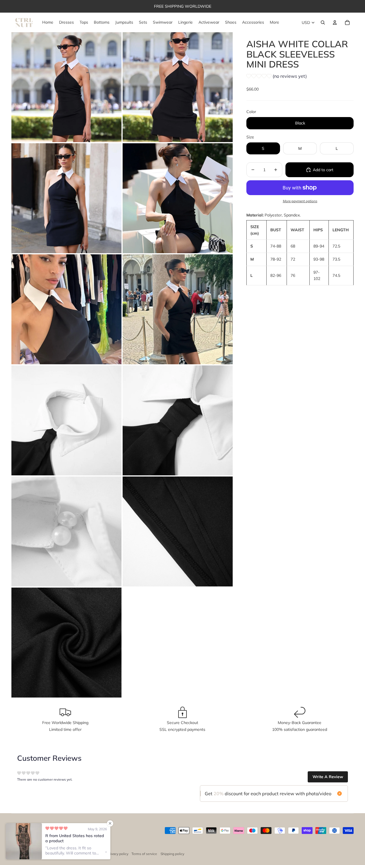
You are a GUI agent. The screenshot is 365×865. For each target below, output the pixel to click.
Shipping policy (172, 854)
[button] (276, 77)
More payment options (300, 201)
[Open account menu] (334, 22)
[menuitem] (274, 22)
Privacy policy (117, 854)
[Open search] (323, 22)
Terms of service (144, 854)
